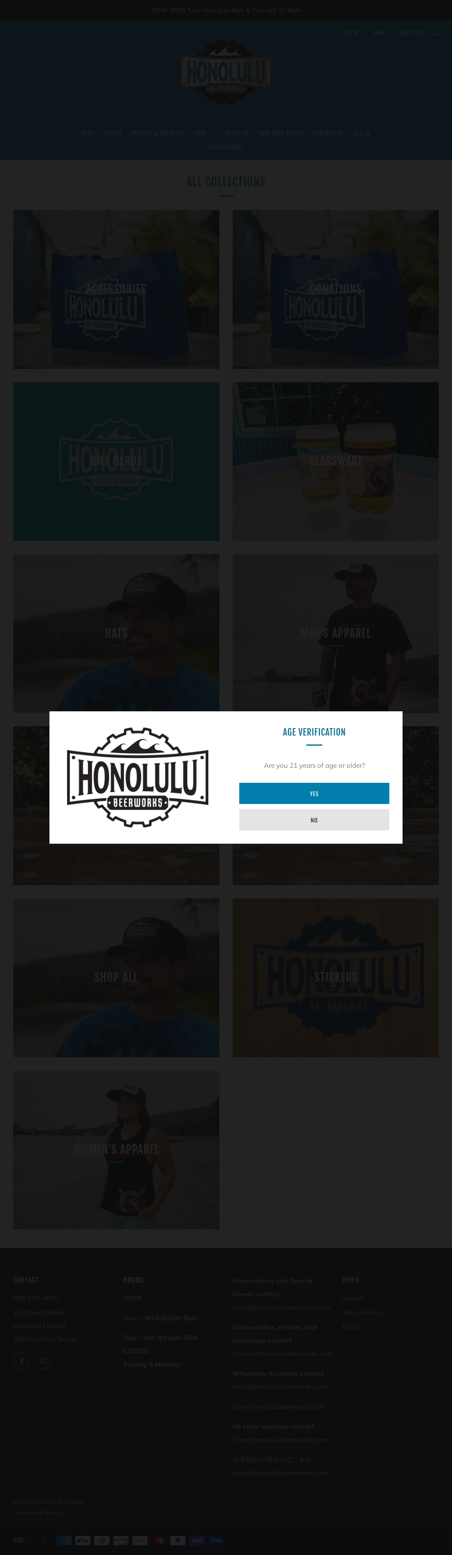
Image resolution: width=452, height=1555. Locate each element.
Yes (314, 793)
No (314, 819)
